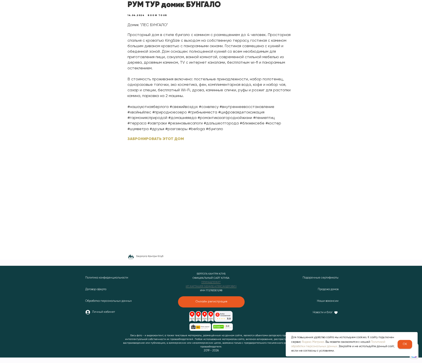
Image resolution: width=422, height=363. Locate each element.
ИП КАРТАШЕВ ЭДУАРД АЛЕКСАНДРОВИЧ (211, 286)
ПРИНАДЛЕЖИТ (211, 282)
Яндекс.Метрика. (313, 342)
